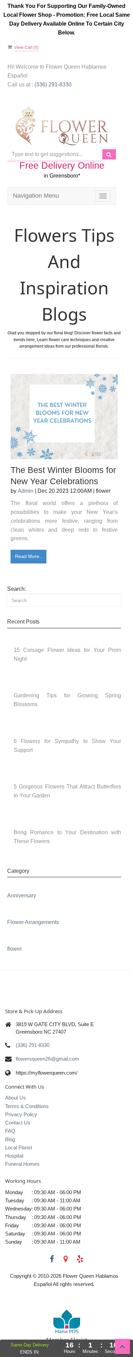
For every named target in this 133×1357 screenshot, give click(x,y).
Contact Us (17, 1122)
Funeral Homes (22, 1164)
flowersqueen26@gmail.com (47, 1059)
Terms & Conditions (27, 1106)
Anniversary (21, 895)
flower (14, 949)
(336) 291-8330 (32, 1045)
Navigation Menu (36, 195)
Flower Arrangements (33, 922)
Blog (10, 1139)
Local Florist (18, 1147)
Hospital (14, 1156)
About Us (15, 1098)
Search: (16, 589)
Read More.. (28, 556)
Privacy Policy (21, 1114)
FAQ (10, 1131)
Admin (25, 491)
